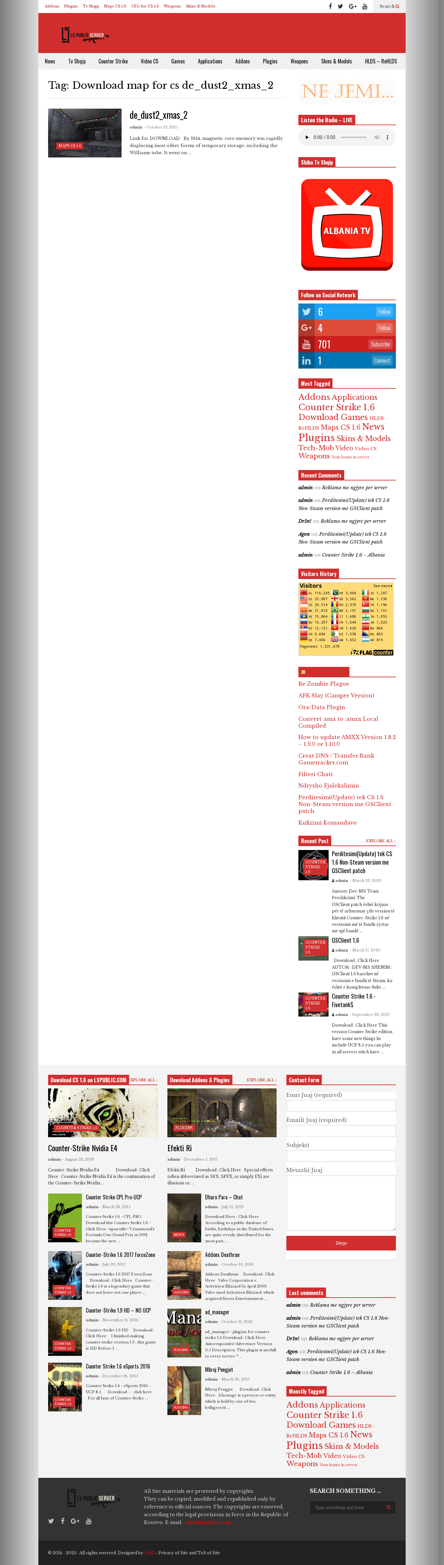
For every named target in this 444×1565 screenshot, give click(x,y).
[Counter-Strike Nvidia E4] (103, 1112)
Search (388, 6)
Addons (52, 6)
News (50, 61)
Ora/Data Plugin (321, 707)
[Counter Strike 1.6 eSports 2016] (65, 1387)
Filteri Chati (315, 774)
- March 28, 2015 (115, 1207)
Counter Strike (113, 61)
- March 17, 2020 (365, 950)
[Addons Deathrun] (184, 1275)
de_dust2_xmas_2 (159, 114)
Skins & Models (200, 6)
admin (136, 127)
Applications (210, 61)
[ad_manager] (184, 1333)
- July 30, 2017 (113, 1264)
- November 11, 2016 (119, 1320)
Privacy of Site (173, 1552)
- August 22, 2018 (78, 1159)
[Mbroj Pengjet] (184, 1390)
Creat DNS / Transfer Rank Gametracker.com (336, 759)
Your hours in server (351, 457)
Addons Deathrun (222, 1255)
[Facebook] (330, 6)
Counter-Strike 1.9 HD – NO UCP (118, 1310)
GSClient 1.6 (345, 940)
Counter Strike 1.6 (336, 407)
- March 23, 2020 (366, 880)
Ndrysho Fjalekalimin (328, 785)
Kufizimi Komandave (327, 822)
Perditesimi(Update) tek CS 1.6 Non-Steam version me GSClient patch (344, 804)
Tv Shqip (91, 6)
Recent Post (315, 841)
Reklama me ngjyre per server (354, 488)
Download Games (333, 417)
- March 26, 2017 (234, 1379)
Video (344, 448)
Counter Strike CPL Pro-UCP (114, 1197)
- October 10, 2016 (236, 1264)
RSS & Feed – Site (327, 672)
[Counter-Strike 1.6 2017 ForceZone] (65, 1275)
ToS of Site (208, 1552)
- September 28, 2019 (369, 1014)
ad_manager (217, 1312)
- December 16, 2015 (119, 1376)
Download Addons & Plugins (200, 1080)
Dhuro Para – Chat (224, 1197)
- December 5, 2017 (199, 1159)
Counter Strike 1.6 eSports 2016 (118, 1366)
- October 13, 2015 (161, 127)
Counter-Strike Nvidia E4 (82, 1148)
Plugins (71, 6)
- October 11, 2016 (236, 1321)
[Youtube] (364, 6)
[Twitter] (340, 6)
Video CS (149, 61)
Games (178, 61)
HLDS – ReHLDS (381, 61)
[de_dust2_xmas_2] (85, 133)
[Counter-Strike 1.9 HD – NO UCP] (65, 1331)
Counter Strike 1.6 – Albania (353, 555)
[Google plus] (353, 6)
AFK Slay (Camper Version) (336, 695)
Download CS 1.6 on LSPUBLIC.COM (88, 1080)
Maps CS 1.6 (115, 6)
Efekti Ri (179, 1148)
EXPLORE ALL (380, 841)
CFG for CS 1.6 (145, 6)
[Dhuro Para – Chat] (184, 1218)
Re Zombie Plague (323, 684)
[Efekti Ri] (222, 1112)
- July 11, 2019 (231, 1207)
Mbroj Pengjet (219, 1369)
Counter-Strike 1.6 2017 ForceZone (120, 1255)
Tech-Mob (316, 448)
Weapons (172, 6)
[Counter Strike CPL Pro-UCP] (65, 1218)
